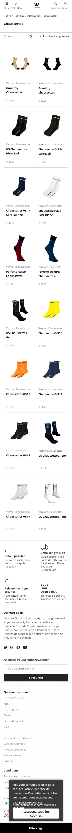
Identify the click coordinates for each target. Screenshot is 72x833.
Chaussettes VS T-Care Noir (50, 151)
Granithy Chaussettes (14, 90)
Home (7, 15)
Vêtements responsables (18, 737)
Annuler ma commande (17, 776)
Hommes (19, 15)
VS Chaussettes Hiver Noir (16, 151)
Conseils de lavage (14, 743)
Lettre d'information (15, 721)
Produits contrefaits (15, 749)
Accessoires (34, 15)
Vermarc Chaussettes (18, 83)
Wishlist (8, 761)
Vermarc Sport (13, 613)
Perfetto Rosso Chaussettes (16, 274)
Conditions (11, 770)
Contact (8, 715)
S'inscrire (36, 677)
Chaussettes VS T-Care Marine (18, 213)
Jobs (6, 703)
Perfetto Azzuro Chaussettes (49, 274)
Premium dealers (13, 755)
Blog (6, 726)
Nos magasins (12, 709)
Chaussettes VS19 (50, 333)
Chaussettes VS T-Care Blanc (50, 213)
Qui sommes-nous (16, 692)
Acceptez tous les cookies (36, 813)
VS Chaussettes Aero (16, 335)
